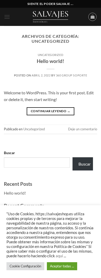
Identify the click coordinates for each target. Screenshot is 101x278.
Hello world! (50, 61)
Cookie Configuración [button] (25, 266)
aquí (60, 256)
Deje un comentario (82, 129)
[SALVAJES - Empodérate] (50, 17)
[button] (7, 16)
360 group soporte (71, 75)
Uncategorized (50, 54)
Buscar (9, 153)
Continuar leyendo (50, 111)
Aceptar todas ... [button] (62, 266)
